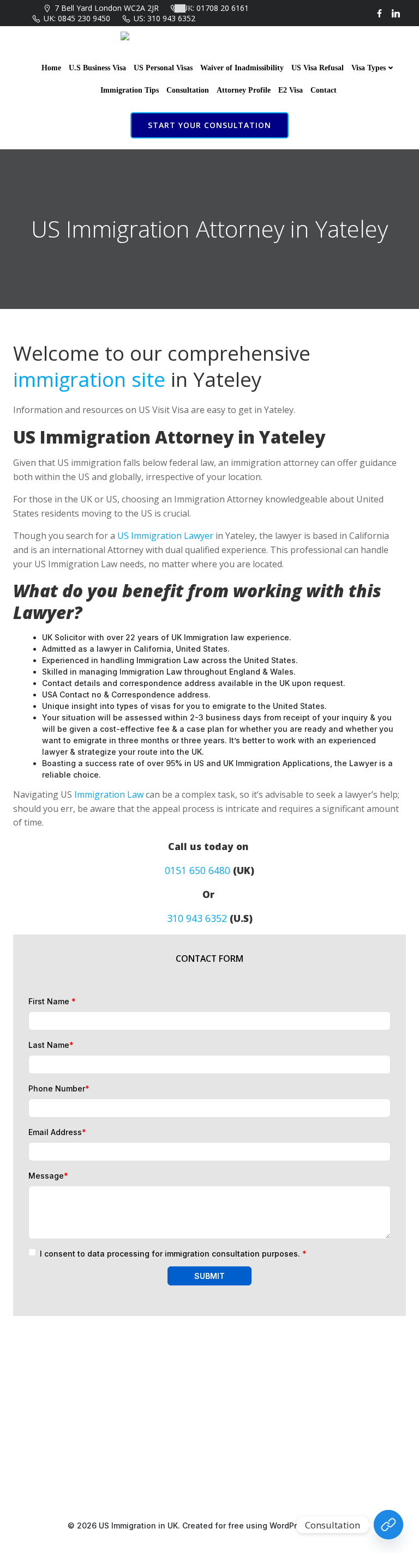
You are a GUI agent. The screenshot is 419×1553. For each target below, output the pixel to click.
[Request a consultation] (388, 1524)
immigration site (89, 379)
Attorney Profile (244, 90)
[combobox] (182, 8)
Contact (323, 90)
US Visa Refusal (317, 68)
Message (48, 1175)
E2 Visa (290, 90)
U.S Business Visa (97, 68)
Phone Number (58, 1088)
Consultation (187, 90)
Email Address (57, 1132)
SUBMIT (209, 1276)
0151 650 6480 (197, 870)
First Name (52, 1001)
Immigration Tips (129, 90)
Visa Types (368, 68)
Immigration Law (108, 794)
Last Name (51, 1045)
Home (51, 68)
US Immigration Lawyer (165, 536)
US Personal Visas (163, 68)
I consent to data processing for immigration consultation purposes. (173, 1253)
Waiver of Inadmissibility (242, 68)
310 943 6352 (197, 918)
